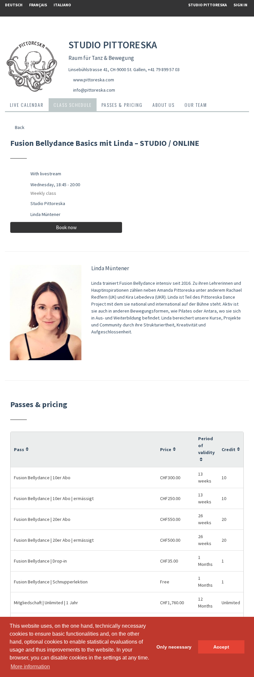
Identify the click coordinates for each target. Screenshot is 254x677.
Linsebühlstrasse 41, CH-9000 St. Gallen (107, 69)
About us (163, 104)
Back (19, 127)
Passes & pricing (122, 104)
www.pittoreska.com (93, 80)
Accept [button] (221, 647)
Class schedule (73, 104)
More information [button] (30, 666)
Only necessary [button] (173, 647)
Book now (66, 227)
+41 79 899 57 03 (164, 69)
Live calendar (27, 104)
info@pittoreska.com (94, 90)
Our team (196, 104)
